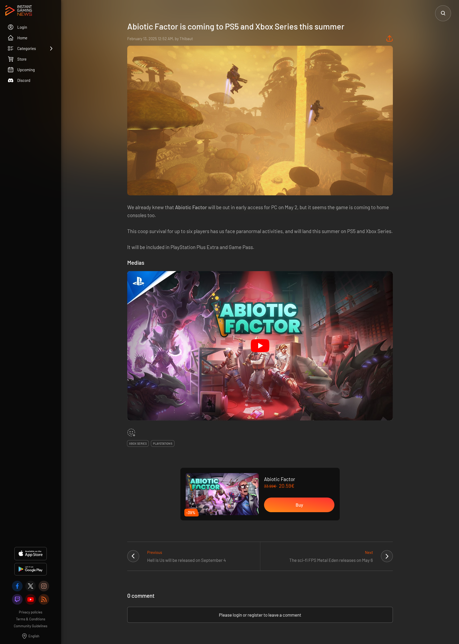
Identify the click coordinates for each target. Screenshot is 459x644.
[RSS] (44, 599)
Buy (299, 504)
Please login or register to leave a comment (260, 614)
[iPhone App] (30, 553)
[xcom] (30, 586)
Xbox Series (138, 443)
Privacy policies (30, 612)
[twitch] (17, 599)
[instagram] (44, 586)
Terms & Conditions (30, 619)
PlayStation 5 (162, 443)
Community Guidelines (30, 626)
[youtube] (30, 599)
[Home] (18, 10)
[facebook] (17, 586)
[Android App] (30, 569)
